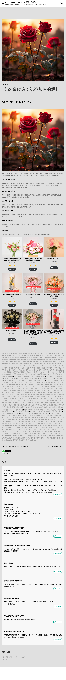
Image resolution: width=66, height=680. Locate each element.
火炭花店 (57, 401)
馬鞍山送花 (43, 436)
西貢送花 (36, 419)
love (45, 364)
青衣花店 (7, 431)
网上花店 (11, 411)
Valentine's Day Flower (34, 366)
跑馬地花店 (56, 421)
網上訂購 (50, 409)
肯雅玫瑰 (40, 411)
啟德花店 (33, 376)
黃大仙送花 (22, 440)
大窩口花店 (17, 380)
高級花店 (48, 436)
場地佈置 (36, 378)
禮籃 (50, 405)
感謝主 (25, 390)
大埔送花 (11, 380)
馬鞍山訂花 (36, 436)
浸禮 (40, 399)
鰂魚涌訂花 (9, 438)
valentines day (45, 366)
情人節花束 (42, 388)
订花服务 (19, 421)
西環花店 (20, 419)
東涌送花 (30, 394)
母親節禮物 (24, 397)
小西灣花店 (7, 384)
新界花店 (7, 392)
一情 (59, 366)
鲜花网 (48, 438)
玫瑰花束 (45, 403)
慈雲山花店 (31, 390)
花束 (29, 413)
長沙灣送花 (48, 429)
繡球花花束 (5, 411)
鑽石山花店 (16, 429)
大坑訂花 (52, 378)
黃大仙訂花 (16, 440)
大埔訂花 (6, 380)
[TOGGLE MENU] (3, 3)
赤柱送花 (50, 421)
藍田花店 (39, 417)
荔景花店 (20, 415)
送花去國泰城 (8, 425)
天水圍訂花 (55, 380)
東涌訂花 (24, 394)
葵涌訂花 (6, 417)
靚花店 (23, 431)
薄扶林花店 (17, 417)
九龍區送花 (38, 370)
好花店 (34, 382)
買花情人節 (33, 421)
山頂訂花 (19, 386)
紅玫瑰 (52, 407)
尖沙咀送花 (32, 384)
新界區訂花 (56, 390)
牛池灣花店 (8, 403)
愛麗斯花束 (20, 390)
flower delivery (22, 359)
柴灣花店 (45, 394)
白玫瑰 (24, 405)
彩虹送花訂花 (5, 388)
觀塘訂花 (47, 419)
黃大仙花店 (9, 440)
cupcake (22, 357)
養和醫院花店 (40, 431)
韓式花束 (27, 431)
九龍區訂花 (32, 370)
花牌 (37, 413)
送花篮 (13, 427)
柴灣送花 (55, 394)
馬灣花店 (19, 436)
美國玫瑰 (27, 411)
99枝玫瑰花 (50, 355)
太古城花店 (13, 382)
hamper (45, 361)
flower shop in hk (58, 359)
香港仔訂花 (7, 434)
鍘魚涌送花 (9, 429)
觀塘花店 (41, 419)
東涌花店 (19, 394)
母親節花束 (31, 397)
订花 (15, 421)
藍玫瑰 (23, 417)
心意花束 (12, 388)
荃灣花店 (4, 415)
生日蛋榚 (4, 405)
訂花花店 (4, 421)
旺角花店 (40, 392)
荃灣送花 (15, 415)
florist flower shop (58, 357)
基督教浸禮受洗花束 (27, 378)
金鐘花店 (27, 427)
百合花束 (31, 405)
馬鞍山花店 (30, 436)
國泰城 (43, 376)
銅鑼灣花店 (44, 427)
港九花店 (36, 401)
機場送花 (15, 397)
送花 (13, 423)
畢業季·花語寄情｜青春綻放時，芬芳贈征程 (13, 657)
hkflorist (51, 361)
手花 (35, 390)
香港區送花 (33, 434)
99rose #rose (26, 353)
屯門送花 (8, 386)
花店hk (7, 413)
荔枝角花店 (26, 415)
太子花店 (19, 382)
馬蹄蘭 (24, 436)
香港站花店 (45, 434)
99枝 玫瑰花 (25, 355)
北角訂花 (52, 374)
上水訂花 (21, 368)
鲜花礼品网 (42, 438)
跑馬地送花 (8, 423)
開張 (53, 429)
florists (4, 359)
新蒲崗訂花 (20, 392)
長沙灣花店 (35, 429)
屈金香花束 (48, 384)
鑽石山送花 (29, 429)
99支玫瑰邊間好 (11, 355)
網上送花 (55, 409)
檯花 (19, 397)
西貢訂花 (31, 419)
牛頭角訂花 (21, 403)
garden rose (38, 361)
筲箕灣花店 (55, 405)
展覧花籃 (53, 384)
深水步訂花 (58, 399)
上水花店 (16, 368)
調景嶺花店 (10, 421)
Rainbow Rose (13, 366)
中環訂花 (7, 370)
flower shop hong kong (47, 359)
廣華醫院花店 (46, 386)
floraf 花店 (43, 357)
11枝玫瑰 (20, 353)
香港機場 (38, 434)
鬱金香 (53, 436)
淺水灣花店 (10, 401)
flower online (30, 359)
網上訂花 (45, 409)
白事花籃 (19, 405)
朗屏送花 (8, 394)
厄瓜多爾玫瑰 (17, 376)
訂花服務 (60, 419)
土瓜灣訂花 (7, 378)
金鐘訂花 (32, 427)
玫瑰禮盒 (36, 403)
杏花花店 (14, 394)
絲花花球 (34, 409)
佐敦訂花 (47, 372)
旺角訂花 (45, 392)
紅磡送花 (12, 409)
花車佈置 (60, 413)
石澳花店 (39, 405)
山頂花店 (14, 386)
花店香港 (17, 413)
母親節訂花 (37, 397)
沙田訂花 (6, 399)
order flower (5, 366)
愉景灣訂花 (7, 390)
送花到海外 (57, 423)
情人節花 (36, 388)
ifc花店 (32, 364)
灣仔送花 (52, 401)
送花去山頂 (16, 425)
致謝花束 (45, 411)
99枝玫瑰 (32, 355)
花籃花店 (47, 413)
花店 (3, 413)
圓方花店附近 (54, 376)
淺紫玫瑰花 (30, 401)
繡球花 (60, 409)
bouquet (17, 357)
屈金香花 (41, 384)
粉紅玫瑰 (40, 407)
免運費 (18, 374)
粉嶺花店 (24, 407)
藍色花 (55, 417)
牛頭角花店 (15, 403)
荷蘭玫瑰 (50, 415)
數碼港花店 (40, 390)
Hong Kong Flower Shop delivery (20, 364)
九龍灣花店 (9, 372)
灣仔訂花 (46, 401)
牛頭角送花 (28, 403)
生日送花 (9, 405)
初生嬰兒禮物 (40, 374)
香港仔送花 (13, 434)
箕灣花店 (12, 407)
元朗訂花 (8, 374)
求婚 (48, 397)
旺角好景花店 (33, 392)
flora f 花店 (36, 357)
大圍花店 (41, 378)
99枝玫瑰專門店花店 (40, 355)
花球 (40, 413)
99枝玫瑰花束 (57, 355)
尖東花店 (12, 384)
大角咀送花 (37, 380)
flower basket (14, 359)
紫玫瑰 (17, 409)
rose (18, 366)
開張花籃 (57, 429)
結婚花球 (29, 409)
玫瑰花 (41, 403)
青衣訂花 (12, 431)
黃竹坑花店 (29, 440)
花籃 (43, 413)
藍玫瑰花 (27, 417)
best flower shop (9, 357)
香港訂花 (56, 434)
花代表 (52, 411)
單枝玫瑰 (38, 376)
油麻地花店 (23, 399)
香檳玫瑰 (47, 431)
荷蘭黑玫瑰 (57, 415)
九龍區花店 (25, 370)
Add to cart (12, 269)
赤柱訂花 (44, 421)
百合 (27, 405)
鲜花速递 (52, 438)
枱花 (41, 394)
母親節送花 (44, 397)
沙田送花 (11, 399)
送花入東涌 (36, 423)
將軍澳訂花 (51, 382)
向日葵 (23, 376)
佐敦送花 (53, 372)
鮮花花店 (58, 436)
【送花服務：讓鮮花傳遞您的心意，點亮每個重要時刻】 (17, 447)
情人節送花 (55, 388)
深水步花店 (52, 399)
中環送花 (12, 370)
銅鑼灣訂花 (51, 427)
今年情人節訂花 (35, 372)
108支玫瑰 (9, 353)
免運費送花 (24, 374)
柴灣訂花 (50, 394)
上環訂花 (37, 368)
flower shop (37, 359)
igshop (41, 364)
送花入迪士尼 (49, 423)
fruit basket (31, 361)
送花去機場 (29, 425)
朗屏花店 (59, 392)
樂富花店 (61, 394)
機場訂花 (9, 397)
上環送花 (43, 368)
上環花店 (32, 368)
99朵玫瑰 (19, 355)
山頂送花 (24, 386)
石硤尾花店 (46, 405)
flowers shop (24, 361)
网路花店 (21, 411)
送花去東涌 (22, 425)
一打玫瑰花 (10, 368)
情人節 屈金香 (23, 388)
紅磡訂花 (7, 409)
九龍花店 (28, 372)
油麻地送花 (36, 399)
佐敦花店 (42, 372)
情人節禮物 (30, 388)
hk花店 (59, 361)
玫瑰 (32, 403)
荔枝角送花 (39, 415)
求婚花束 (56, 397)
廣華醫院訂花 (53, 386)
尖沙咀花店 (19, 384)
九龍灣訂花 (16, 372)
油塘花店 (16, 399)
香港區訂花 (26, 434)
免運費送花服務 (32, 374)
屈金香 (37, 384)
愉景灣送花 (13, 390)
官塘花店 (39, 382)
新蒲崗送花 (26, 392)
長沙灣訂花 (42, 429)
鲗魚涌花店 (22, 438)
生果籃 (14, 405)
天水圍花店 (49, 380)
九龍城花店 (45, 370)
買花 (29, 421)
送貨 (23, 427)
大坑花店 (46, 378)
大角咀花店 (24, 380)
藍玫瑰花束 (33, 417)
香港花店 (50, 434)
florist (51, 357)
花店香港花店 (23, 413)
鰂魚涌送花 (16, 438)
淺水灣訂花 (17, 401)
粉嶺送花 (35, 407)
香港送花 (14, 436)
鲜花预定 (57, 438)
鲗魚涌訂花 (29, 438)
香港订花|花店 (7, 436)
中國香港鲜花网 (56, 368)
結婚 (25, 409)
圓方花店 (48, 376)
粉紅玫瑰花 (46, 407)
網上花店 (39, 409)
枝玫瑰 (37, 394)
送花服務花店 (54, 425)
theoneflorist (24, 366)
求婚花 (52, 397)
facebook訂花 (29, 357)
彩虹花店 (60, 386)
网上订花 (16, 411)
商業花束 (28, 376)
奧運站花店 (25, 382)
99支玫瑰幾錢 (49, 353)
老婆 (36, 411)
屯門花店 (59, 384)
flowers (18, 361)
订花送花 (24, 421)
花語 (56, 413)
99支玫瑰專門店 (41, 353)
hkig (55, 361)
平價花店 (30, 386)
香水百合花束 (53, 431)
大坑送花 (57, 378)
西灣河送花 (15, 419)
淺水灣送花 (23, 401)
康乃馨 (34, 386)
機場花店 (4, 397)
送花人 (23, 423)
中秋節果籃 (19, 370)
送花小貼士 (5, 84)
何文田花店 (59, 372)
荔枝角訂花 (33, 415)
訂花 (56, 419)
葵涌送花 (11, 417)
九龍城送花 (58, 370)
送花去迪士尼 (36, 425)
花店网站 (11, 413)
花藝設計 (52, 413)
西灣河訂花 (8, 419)
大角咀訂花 (31, 380)
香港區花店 (20, 434)
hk (48, 361)
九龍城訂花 (51, 370)
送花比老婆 (8, 427)
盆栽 (36, 405)
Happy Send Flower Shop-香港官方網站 (20, 2)
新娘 (44, 390)
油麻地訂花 (29, 399)
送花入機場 (42, 423)
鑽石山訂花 (22, 429)
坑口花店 (19, 378)
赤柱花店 (39, 421)
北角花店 (46, 374)
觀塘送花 (52, 419)
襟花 (58, 417)
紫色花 (21, 409)
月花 (55, 392)
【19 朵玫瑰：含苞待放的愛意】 (55, 447)
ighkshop (36, 364)
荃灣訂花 (9, 415)
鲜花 (33, 438)
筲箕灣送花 (7, 407)
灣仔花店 (41, 401)
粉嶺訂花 (30, 407)
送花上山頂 (17, 423)
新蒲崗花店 (13, 392)
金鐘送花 (38, 427)
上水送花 (27, 368)
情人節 (17, 388)
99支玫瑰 (33, 353)
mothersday (50, 364)
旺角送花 (50, 392)
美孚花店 (32, 411)
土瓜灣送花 (13, 378)
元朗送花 (14, 374)
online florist (57, 364)
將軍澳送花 (57, 382)
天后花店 (43, 380)
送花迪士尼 (19, 427)
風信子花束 (33, 431)
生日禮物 (60, 403)
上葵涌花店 (49, 368)
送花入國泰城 (28, 423)
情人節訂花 (49, 388)
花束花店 (33, 413)
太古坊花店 (7, 382)
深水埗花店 (45, 399)
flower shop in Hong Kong (9, 361)
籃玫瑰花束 (19, 407)
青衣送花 (18, 431)
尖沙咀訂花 (25, 384)
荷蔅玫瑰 (45, 415)
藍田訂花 (44, 417)
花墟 (56, 411)
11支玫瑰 (15, 353)
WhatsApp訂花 (54, 366)
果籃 (34, 394)
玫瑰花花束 (52, 403)
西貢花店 (25, 419)
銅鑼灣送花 (57, 427)
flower (8, 359)
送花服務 (47, 425)
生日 (56, 403)
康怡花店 (39, 386)
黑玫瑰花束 (35, 440)
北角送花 (57, 374)
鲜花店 (37, 438)
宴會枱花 (44, 382)
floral (47, 357)
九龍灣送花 (22, 372)
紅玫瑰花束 (57, 407)
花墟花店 (60, 411)
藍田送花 (50, 417)
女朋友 (30, 382)
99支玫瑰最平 (58, 353)
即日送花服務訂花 (8, 376)
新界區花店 (49, 390)
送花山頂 (42, 425)
